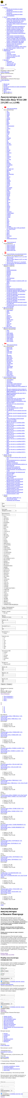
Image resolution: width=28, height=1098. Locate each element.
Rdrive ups (9, 317)
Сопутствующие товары (10, 1019)
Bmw (8, 122)
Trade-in (6, 583)
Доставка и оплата (8, 49)
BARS (5, 524)
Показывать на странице (7, 688)
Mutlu (8, 178)
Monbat (8, 176)
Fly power (9, 144)
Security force (10, 319)
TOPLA (6, 582)
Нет (5, 613)
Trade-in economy (11, 246)
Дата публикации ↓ (8, 696)
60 (4, 710)
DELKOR (6, 536)
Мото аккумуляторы (9, 1023)
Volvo (8, 223)
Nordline (9, 180)
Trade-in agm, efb (11, 244)
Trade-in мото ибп (11, 250)
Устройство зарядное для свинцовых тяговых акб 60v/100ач (16, 295)
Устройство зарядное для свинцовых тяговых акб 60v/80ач (16, 300)
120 (4, 712)
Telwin (8, 276)
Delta (8, 311)
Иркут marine (10, 341)
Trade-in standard (11, 248)
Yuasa (8, 370)
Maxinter (9, 274)
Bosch (8, 123)
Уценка (5, 1028)
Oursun (8, 185)
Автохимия (9, 382)
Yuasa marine (10, 339)
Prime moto (9, 356)
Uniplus (8, 217)
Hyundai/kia (9, 164)
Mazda (8, 172)
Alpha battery (10, 310)
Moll (8, 175)
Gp (7, 314)
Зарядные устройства (9, 1025)
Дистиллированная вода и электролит (16, 460)
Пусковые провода (11, 476)
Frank (8, 151)
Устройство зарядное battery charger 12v (17, 290)
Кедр (8, 284)
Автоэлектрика (10, 278)
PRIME (6, 567)
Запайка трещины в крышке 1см (15, 29)
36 (5, 646)
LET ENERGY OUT (9, 558)
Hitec (8, 160)
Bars (8, 120)
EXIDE (6, 542)
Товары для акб (7, 1016)
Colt (8, 127)
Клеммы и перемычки (12, 462)
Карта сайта (7, 1070)
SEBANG (6, 573)
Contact (8, 128)
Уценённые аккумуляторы (13, 500)
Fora (8, 146)
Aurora (8, 117)
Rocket (8, 194)
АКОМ (6, 598)
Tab (7, 201)
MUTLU (6, 564)
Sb (4, 659)
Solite (8, 197)
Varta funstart (10, 366)
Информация (7, 50)
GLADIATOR (7, 552)
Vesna (8, 221)
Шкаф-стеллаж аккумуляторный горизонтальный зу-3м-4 (15, 490)
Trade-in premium (11, 247)
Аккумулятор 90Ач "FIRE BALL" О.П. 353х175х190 (14, 783)
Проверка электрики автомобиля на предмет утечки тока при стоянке (16, 27)
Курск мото (9, 374)
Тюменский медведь (12, 238)
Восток (8, 325)
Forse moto (9, 352)
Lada (8, 167)
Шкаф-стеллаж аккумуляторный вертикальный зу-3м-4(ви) (15, 482)
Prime (8, 190)
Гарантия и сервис (11, 54)
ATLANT (6, 519)
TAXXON (6, 579)
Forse (8, 148)
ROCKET (6, 571)
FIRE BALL (7, 543)
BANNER (6, 522)
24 (5, 643)
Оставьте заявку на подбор (7, 954)
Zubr (8, 225)
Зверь (8, 233)
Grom (8, 158)
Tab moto (9, 362)
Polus (8, 186)
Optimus (9, 315)
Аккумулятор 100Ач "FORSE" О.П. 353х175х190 (13, 796)
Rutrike (8, 318)
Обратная (7, 664)
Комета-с (9, 286)
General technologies (12, 270)
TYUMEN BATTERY (9, 588)
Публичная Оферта (8, 1067)
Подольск (9, 235)
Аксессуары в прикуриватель (14, 383)
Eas (7, 135)
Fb (7, 140)
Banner (8, 119)
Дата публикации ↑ (8, 697)
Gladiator (9, 156)
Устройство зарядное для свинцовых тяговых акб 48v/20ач (16, 292)
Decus (8, 131)
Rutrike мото (10, 361)
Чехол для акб (10, 477)
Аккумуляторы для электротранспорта (13, 1027)
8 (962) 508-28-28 (5, 72)
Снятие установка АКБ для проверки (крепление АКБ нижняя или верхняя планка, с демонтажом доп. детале (16, 40)
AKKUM (3, 77)
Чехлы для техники (11, 421)
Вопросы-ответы (11, 57)
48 (4, 648)
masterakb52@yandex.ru (6, 1051)
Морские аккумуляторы (10, 1024)
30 (4, 645)
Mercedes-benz (10, 174)
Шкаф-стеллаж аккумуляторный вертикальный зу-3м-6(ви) (15, 485)
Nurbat (8, 182)
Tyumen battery (10, 213)
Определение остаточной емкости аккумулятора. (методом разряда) (15, 31)
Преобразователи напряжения (14, 288)
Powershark (9, 187)
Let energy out (10, 168)
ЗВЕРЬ (6, 601)
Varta (8, 219)
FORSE (6, 546)
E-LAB (6, 537)
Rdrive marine (10, 334)
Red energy (9, 359)
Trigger (8, 207)
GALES (6, 550)
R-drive (8, 191)
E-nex (8, 331)
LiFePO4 (6, 658)
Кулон (8, 287)
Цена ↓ (5, 699)
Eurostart (9, 138)
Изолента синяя (11, 395)
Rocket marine (10, 335)
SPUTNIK (6, 576)
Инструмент (10, 397)
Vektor (8, 322)
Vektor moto (9, 367)
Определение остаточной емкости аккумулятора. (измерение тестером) (16, 36)
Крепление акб (10, 465)
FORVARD (7, 548)
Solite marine (10, 338)
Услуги (5, 17)
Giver (8, 155)
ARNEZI (6, 518)
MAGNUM (7, 559)
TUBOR (6, 585)
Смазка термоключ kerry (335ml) (15, 407)
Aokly (8, 112)
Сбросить (3, 684)
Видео (8, 58)
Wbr (8, 369)
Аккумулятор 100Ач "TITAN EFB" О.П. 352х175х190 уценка (11, 892)
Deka (8, 330)
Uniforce (9, 214)
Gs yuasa (9, 159)
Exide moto (9, 351)
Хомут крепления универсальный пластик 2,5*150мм (15, 419)
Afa (7, 111)
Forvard (8, 150)
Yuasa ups (9, 323)
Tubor (8, 209)
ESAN (5, 540)
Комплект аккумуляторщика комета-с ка (17, 464)
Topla (8, 205)
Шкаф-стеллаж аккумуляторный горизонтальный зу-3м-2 (15, 487)
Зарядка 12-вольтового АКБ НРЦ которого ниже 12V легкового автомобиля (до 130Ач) (15, 44)
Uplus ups (9, 321)
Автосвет (9, 381)
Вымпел (9, 279)
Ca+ (5, 653)
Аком (8, 230)
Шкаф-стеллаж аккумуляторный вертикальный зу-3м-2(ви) (15, 479)
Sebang (8, 195)
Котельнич (9, 61)
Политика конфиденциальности (12, 1068)
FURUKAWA (7, 549)
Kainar (8, 166)
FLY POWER (7, 545)
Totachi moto (10, 363)
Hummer (9, 271)
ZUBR (5, 597)
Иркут (8, 234)
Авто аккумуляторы (9, 1020)
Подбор (5, 7)
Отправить (9, 684)
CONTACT (7, 531)
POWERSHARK (8, 565)
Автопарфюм (10, 379)
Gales (8, 154)
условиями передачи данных (17, 981)
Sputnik (8, 199)
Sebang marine (10, 337)
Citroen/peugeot (10, 126)
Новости (9, 53)
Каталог (6, 1033)
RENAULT (7, 570)
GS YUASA (7, 553)
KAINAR (6, 556)
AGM (6, 652)
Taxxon (8, 202)
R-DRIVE (6, 568)
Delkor (8, 132)
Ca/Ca (6, 655)
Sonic (8, 198)
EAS (5, 539)
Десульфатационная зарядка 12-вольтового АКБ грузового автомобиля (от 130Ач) (17, 24)
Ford (8, 147)
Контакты (6, 60)
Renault (8, 193)
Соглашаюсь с (13, 981)
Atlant (8, 115)
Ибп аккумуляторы (8, 1021)
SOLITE (6, 574)
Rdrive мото (10, 358)
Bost (8, 124)
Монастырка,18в (11, 65)
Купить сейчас (4, 953)
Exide (8, 139)
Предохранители (11, 406)
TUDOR (6, 586)
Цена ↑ (5, 700)
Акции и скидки (11, 52)
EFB (5, 656)
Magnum (9, 170)
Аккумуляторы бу (8, 1017)
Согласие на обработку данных (11, 1066)
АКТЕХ (6, 600)
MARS (6, 561)
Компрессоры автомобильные (14, 399)
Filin (8, 142)
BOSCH (6, 527)
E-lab (8, 134)
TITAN (6, 580)
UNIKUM (6, 589)
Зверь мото (9, 371)
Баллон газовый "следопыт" (14, 385)
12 (5, 633)
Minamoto (9, 355)
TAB (5, 577)
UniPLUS (6, 591)
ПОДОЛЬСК (7, 603)
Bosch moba (9, 348)
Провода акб (10, 474)
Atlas (8, 116)
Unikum (8, 215)
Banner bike (9, 347)
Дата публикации (5, 693)
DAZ (5, 533)
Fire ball (8, 143)
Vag (7, 218)
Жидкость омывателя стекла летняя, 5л (16, 389)
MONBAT (6, 562)
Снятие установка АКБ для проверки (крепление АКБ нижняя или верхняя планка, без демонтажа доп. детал (16, 20)
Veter (8, 222)
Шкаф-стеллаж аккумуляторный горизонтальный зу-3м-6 (15, 493)
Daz (8, 130)
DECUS (6, 534)
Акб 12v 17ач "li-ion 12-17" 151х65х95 (16, 262)
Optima (8, 183)
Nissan (8, 179)
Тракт (8, 237)
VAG (5, 592)
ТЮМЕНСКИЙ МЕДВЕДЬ (11, 604)
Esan (8, 136)
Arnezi (8, 113)
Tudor (8, 210)
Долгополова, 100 (11, 64)
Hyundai (9, 163)
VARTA (6, 594)
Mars (8, 171)
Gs (7, 354)
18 (4, 642)
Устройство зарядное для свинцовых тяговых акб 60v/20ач (16, 297)
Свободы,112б (10, 62)
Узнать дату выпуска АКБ (13, 56)
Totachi (8, 206)
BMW (5, 525)
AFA (5, 516)
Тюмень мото (10, 375)
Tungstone (9, 211)
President (9, 189)
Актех (8, 231)
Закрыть (3, 1009)
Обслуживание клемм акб (13, 466)
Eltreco (8, 313)
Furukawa (9, 152)
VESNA (6, 595)
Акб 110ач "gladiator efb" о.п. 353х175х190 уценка (14, 498)
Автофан (9, 226)
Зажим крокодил (11, 461)
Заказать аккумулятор (6, 76)
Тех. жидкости (10, 409)
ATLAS (6, 521)
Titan (8, 203)
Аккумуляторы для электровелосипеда (16, 263)
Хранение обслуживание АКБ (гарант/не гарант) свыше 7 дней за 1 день (16, 47)
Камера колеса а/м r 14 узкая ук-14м (16, 398)
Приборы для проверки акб (14, 468)
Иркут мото (10, 373)
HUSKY (6, 555)
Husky (8, 162)
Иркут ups (9, 326)
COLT (5, 530)
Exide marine (10, 333)
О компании (7, 1034)
